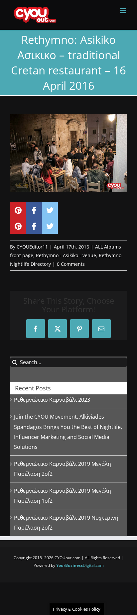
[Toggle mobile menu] (123, 10)
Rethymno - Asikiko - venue (66, 255)
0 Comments (71, 264)
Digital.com (80, 565)
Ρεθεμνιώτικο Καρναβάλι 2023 (52, 399)
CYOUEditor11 (32, 247)
